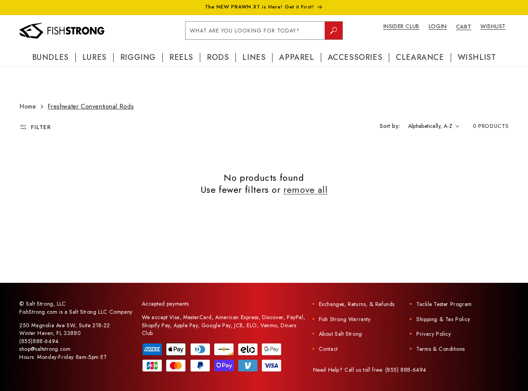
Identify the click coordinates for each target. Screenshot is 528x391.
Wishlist (493, 26)
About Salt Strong (340, 334)
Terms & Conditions (440, 349)
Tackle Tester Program (444, 304)
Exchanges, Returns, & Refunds (357, 304)
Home (27, 106)
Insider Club (401, 26)
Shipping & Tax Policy (443, 319)
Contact (328, 349)
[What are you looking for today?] (333, 30)
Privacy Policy (433, 334)
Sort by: (390, 126)
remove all (305, 190)
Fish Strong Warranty (345, 319)
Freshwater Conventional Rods (91, 106)
